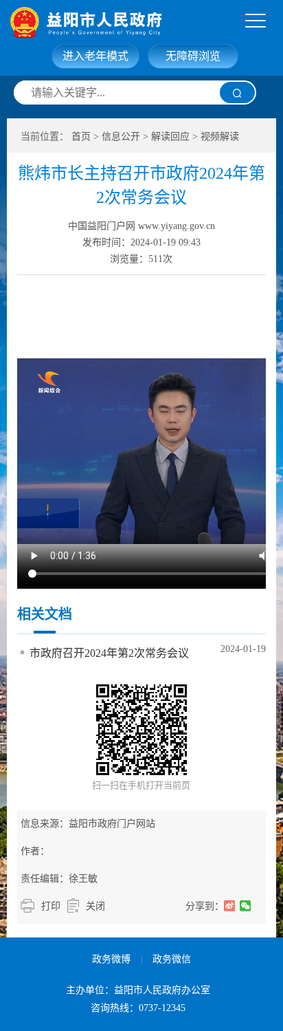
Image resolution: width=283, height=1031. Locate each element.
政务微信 (171, 959)
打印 (50, 906)
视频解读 (220, 136)
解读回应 (170, 136)
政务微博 (111, 959)
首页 (81, 136)
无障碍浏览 (193, 56)
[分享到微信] (245, 905)
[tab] (255, 21)
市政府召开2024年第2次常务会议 (109, 653)
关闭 (95, 906)
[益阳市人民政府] (145, 22)
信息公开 (121, 136)
